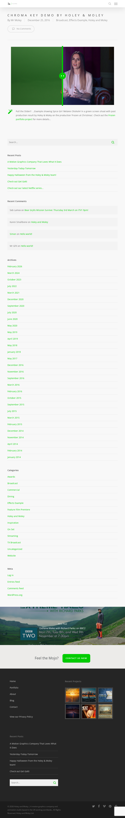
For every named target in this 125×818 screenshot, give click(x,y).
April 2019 (12, 338)
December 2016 (15, 365)
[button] (116, 3)
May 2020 (12, 325)
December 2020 (15, 299)
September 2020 (15, 305)
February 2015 (14, 424)
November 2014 (15, 437)
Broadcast (62, 20)
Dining (10, 496)
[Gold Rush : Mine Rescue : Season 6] (72, 695)
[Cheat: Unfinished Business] (89, 711)
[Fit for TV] (105, 695)
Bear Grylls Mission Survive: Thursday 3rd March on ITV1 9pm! (56, 210)
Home (13, 681)
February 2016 (14, 391)
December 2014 (15, 430)
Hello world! (26, 233)
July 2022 (12, 286)
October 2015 (14, 397)
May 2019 (12, 332)
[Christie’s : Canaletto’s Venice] (105, 711)
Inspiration (13, 522)
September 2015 (15, 404)
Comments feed (15, 588)
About (13, 694)
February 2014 (14, 450)
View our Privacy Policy (21, 716)
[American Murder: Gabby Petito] (72, 711)
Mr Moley (16, 20)
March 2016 (13, 384)
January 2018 (14, 351)
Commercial (13, 489)
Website (11, 555)
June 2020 (12, 319)
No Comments (23, 28)
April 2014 (12, 443)
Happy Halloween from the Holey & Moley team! (31, 174)
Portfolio (14, 687)
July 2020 (12, 312)
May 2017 (12, 358)
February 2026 (14, 266)
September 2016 (15, 378)
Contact (14, 706)
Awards (11, 476)
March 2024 (13, 272)
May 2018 (12, 345)
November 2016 (15, 371)
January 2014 (14, 457)
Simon (13, 233)
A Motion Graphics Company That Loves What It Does (34, 161)
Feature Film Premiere (18, 509)
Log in (10, 575)
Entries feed (13, 581)
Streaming (12, 535)
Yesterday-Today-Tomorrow (21, 168)
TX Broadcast (14, 542)
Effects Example (78, 20)
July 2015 (12, 411)
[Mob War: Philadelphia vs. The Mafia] (89, 695)
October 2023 (14, 279)
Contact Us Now (76, 658)
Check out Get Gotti (17, 181)
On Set (10, 529)
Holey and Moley (97, 20)
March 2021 (13, 292)
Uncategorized (14, 549)
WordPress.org (14, 594)
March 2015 (13, 417)
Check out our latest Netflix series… (25, 188)
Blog (12, 700)
